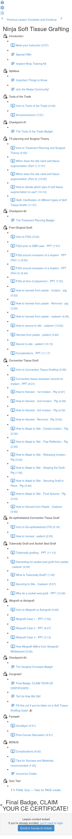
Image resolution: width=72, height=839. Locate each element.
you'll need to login (51, 823)
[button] (2, 3)
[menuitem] (2, 9)
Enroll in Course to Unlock (36, 828)
